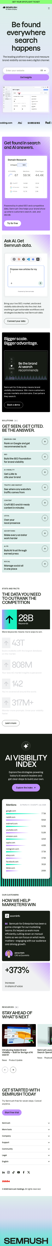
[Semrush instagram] (8, 1172)
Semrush (6, 1123)
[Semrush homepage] (9, 8)
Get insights (26, 77)
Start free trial (12, 1112)
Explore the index (24, 788)
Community (7, 1149)
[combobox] (23, 70)
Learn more (10, 723)
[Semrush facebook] (23, 1172)
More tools (7, 1130)
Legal (4, 1155)
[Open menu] (49, 8)
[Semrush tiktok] (13, 1172)
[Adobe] (6, 1181)
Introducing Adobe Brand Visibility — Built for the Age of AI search (17, 1052)
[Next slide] (13, 1070)
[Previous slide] (5, 1070)
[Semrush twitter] (28, 1172)
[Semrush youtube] (18, 1172)
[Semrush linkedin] (3, 1172)
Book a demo (13, 405)
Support (5, 1142)
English (5, 1162)
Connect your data (16, 321)
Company (6, 1136)
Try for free (12, 223)
